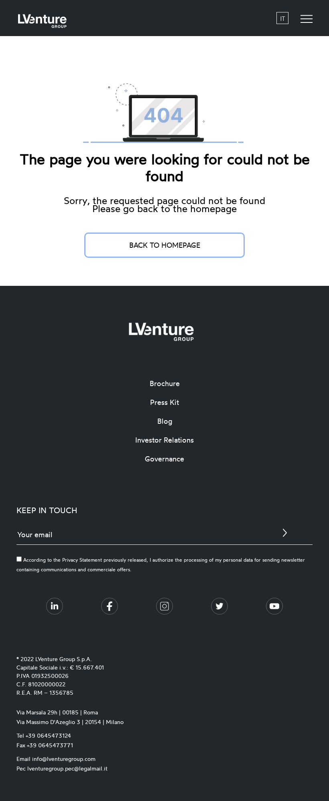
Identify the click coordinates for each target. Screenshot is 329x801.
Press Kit (164, 402)
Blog (164, 421)
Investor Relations (164, 439)
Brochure (165, 383)
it (282, 18)
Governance (164, 458)
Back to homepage (164, 245)
